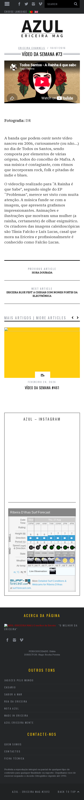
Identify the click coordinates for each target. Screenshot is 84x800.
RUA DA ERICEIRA (15, 701)
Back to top (67, 791)
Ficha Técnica (14, 758)
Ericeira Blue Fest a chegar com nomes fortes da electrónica (42, 291)
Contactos (12, 751)
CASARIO (10, 687)
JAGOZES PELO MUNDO (19, 680)
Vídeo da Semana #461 (42, 387)
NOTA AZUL (11, 708)
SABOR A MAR (13, 694)
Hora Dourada (42, 270)
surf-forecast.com (22, 588)
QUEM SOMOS (13, 744)
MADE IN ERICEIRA (16, 715)
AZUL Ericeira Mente (19, 722)
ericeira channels (31, 48)
